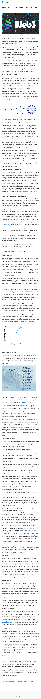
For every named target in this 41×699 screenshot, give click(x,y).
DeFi (14, 530)
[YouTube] (22, 696)
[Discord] (14, 696)
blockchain (16, 670)
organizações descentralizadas (31, 530)
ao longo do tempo (14, 138)
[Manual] (26, 696)
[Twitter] (12, 696)
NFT (7, 531)
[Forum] (24, 696)
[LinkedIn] (19, 696)
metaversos (11, 531)
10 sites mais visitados (23, 402)
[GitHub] (17, 696)
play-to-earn (26, 661)
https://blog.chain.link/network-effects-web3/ (23, 681)
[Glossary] (29, 696)
